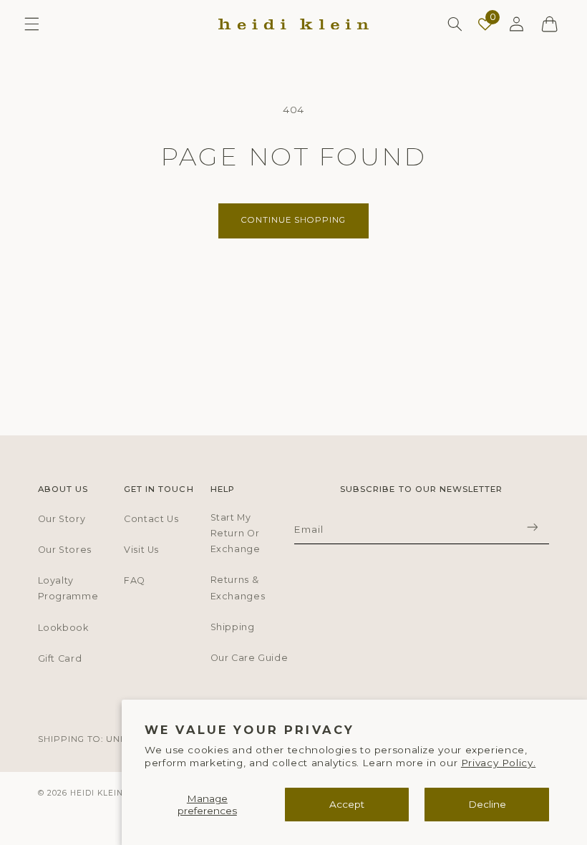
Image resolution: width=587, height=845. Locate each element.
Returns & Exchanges (238, 587)
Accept (346, 804)
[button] (31, 24)
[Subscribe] (531, 527)
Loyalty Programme (68, 588)
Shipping (232, 627)
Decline (487, 804)
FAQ (134, 580)
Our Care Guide (249, 657)
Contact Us (151, 518)
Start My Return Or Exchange (235, 533)
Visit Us (141, 549)
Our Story (62, 518)
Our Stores (65, 549)
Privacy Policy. (498, 762)
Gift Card (60, 658)
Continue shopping (293, 220)
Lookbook (63, 627)
